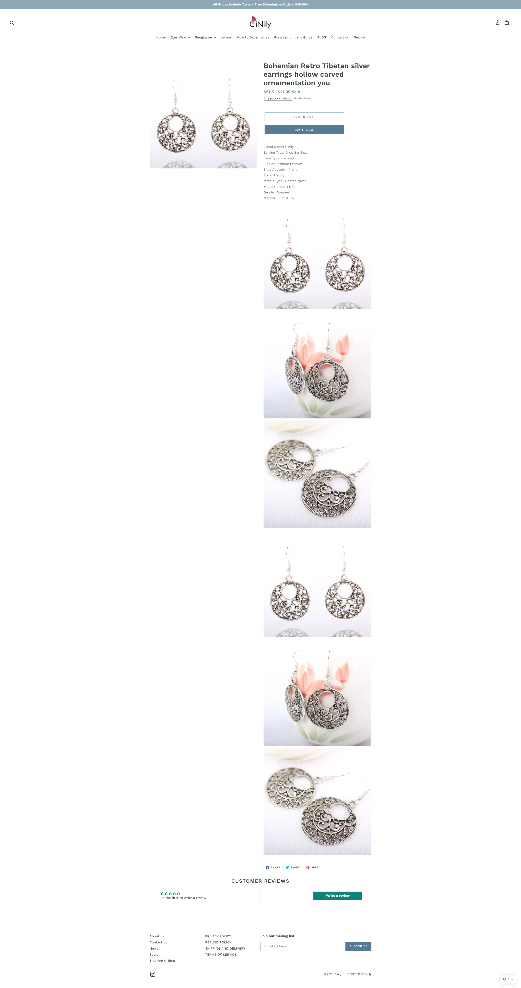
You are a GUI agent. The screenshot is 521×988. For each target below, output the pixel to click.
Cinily (338, 974)
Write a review (338, 895)
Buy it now (304, 129)
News (154, 948)
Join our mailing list (277, 936)
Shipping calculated (278, 98)
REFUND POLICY (218, 942)
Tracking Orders (162, 961)
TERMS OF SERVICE (220, 954)
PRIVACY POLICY (218, 936)
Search (155, 954)
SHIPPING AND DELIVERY (225, 948)
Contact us (158, 942)
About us (157, 936)
